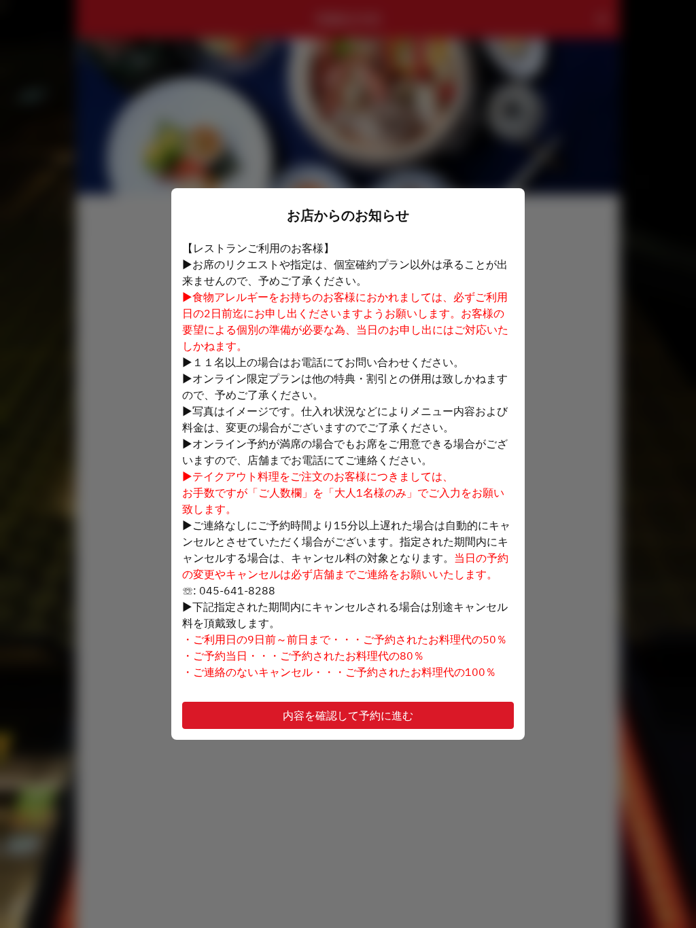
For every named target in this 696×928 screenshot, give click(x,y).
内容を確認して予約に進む (348, 715)
